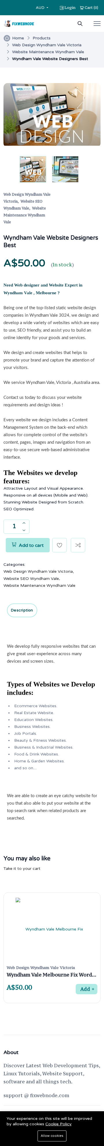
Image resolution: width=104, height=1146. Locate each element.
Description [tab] (22, 610)
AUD (41, 7)
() (91, 7)
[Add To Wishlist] (59, 545)
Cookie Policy (58, 1124)
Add (85, 989)
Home (18, 38)
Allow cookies (52, 1136)
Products (42, 38)
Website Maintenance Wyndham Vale (48, 51)
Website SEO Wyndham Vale (31, 578)
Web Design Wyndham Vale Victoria (46, 45)
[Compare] (78, 545)
